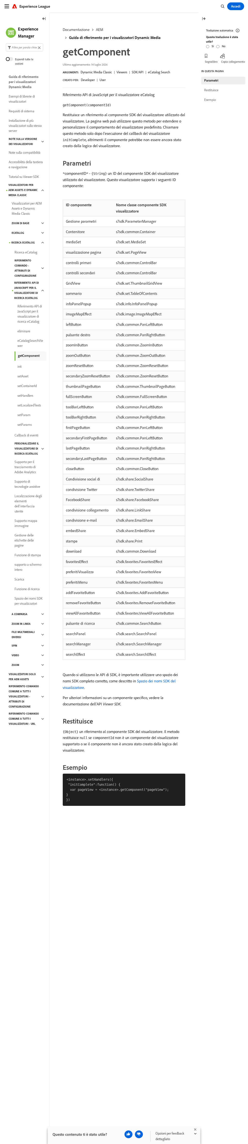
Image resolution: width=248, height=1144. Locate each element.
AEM (99, 29)
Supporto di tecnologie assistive (27, 484)
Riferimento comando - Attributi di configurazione (25, 268)
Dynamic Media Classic (96, 72)
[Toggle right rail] (203, 19)
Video (15, 655)
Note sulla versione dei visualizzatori (23, 141)
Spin (14, 645)
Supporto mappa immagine (26, 523)
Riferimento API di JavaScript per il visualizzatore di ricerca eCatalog (26, 290)
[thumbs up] (128, 1134)
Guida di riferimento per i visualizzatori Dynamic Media (115, 37)
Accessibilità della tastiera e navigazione (26, 164)
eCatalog (18, 233)
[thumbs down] (139, 1134)
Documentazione (76, 29)
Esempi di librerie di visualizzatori (22, 99)
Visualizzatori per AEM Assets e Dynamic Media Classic (23, 190)
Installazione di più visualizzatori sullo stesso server (25, 125)
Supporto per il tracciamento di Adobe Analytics (25, 467)
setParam (24, 415)
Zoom (15, 665)
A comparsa (19, 614)
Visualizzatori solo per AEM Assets (22, 676)
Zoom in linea (21, 623)
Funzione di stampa (28, 555)
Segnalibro (211, 61)
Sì (213, 46)
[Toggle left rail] (44, 19)
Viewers (121, 72)
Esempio (210, 100)
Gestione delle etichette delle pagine (24, 540)
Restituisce (211, 90)
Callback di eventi (26, 435)
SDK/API (137, 72)
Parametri (211, 80)
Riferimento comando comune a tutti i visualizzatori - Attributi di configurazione (24, 696)
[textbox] (24, 47)
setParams (24, 424)
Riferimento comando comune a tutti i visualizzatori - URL (24, 718)
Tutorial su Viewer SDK (24, 177)
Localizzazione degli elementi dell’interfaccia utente (28, 503)
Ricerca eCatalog (23, 242)
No (223, 46)
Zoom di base (20, 223)
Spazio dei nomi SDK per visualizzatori (29, 601)
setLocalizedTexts (29, 405)
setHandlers (25, 395)
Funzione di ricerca (27, 589)
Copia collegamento (233, 61)
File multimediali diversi (23, 634)
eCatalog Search (159, 72)
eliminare (23, 331)
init (19, 366)
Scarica (19, 579)
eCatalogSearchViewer (30, 343)
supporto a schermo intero (28, 567)
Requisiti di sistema (21, 111)
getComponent (28, 355)
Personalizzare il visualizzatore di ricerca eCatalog (27, 448)
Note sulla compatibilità (24, 152)
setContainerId (27, 386)
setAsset (22, 376)
